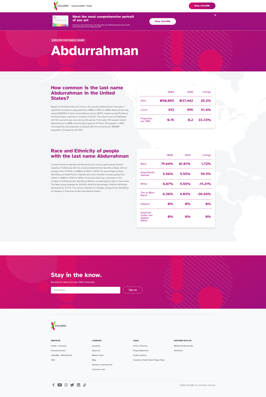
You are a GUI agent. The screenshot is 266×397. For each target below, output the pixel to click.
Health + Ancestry (58, 346)
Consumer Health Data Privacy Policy (149, 360)
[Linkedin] (78, 386)
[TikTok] (84, 386)
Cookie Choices (140, 355)
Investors (96, 346)
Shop (202, 6)
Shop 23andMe (162, 21)
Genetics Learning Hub (102, 365)
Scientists (178, 351)
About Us (96, 351)
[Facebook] (53, 386)
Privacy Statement (141, 351)
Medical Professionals (183, 346)
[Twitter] (72, 386)
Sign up (133, 290)
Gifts (53, 360)
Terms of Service (140, 346)
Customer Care (98, 369)
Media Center (98, 355)
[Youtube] (59, 386)
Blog (94, 360)
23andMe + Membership (61, 355)
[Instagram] (65, 386)
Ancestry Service (58, 351)
